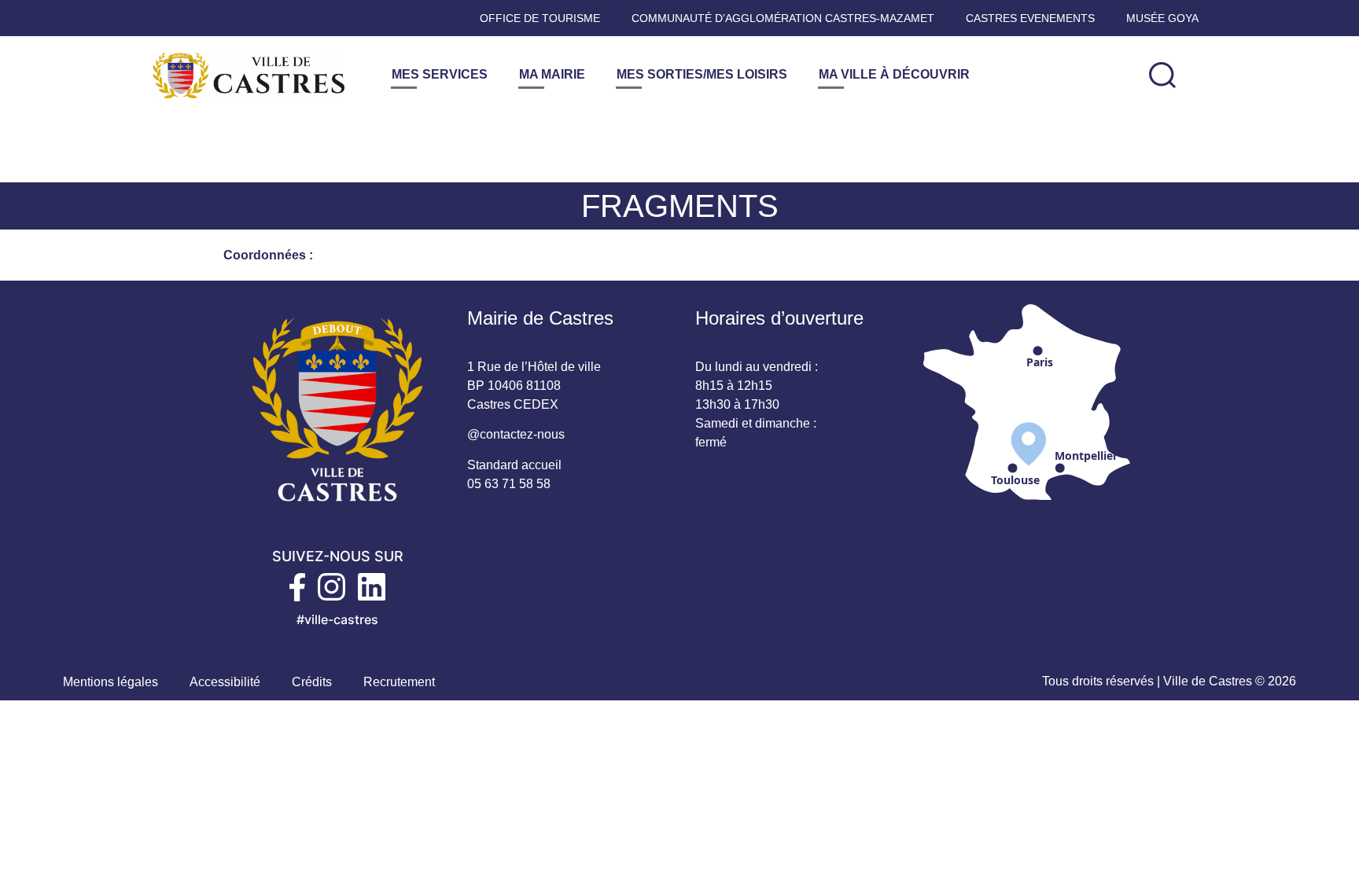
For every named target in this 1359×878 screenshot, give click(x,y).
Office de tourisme (540, 18)
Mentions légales (110, 682)
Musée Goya (1162, 18)
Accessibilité (225, 682)
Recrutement (399, 682)
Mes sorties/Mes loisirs (702, 74)
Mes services (440, 74)
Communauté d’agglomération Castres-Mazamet (783, 18)
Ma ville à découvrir (894, 74)
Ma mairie (552, 74)
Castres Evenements (1030, 18)
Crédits (312, 682)
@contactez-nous (516, 434)
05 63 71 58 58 (509, 483)
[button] (1162, 74)
